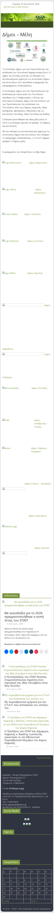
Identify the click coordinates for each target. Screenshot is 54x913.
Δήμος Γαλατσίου (32, 214)
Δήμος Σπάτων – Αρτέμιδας (38, 483)
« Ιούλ (6, 901)
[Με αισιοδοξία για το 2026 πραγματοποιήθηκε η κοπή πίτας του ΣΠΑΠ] (27, 601)
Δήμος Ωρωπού (41, 547)
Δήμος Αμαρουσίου (38, 162)
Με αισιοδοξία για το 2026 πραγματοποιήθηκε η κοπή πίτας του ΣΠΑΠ (24, 616)
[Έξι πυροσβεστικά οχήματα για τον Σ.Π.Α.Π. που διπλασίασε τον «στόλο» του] (26, 695)
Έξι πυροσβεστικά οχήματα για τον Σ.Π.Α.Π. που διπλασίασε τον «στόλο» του (26, 704)
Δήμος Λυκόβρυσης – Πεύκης (41, 423)
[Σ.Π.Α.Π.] (5, 24)
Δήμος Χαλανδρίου (38, 515)
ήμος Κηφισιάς (36, 273)
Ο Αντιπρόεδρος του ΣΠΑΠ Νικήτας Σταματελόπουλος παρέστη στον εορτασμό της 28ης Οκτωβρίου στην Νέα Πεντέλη (26, 681)
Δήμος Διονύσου (35, 241)
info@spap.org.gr (16, 788)
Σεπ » (34, 901)
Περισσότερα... (44, 757)
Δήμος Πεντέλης (39, 388)
